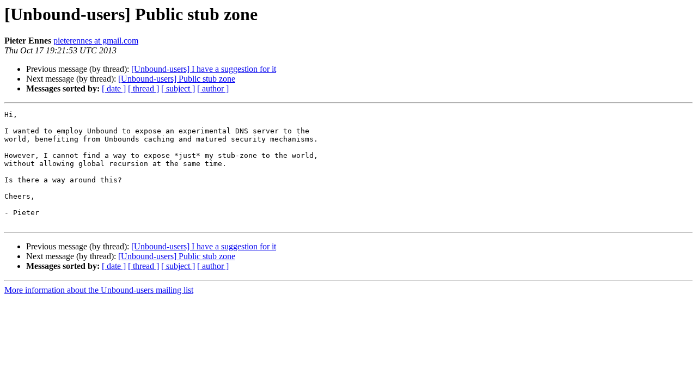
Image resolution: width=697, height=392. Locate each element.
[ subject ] (178, 88)
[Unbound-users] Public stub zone (176, 78)
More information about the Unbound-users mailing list (98, 290)
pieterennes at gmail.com (95, 40)
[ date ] (114, 88)
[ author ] (213, 88)
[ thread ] (143, 88)
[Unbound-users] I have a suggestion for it (203, 69)
